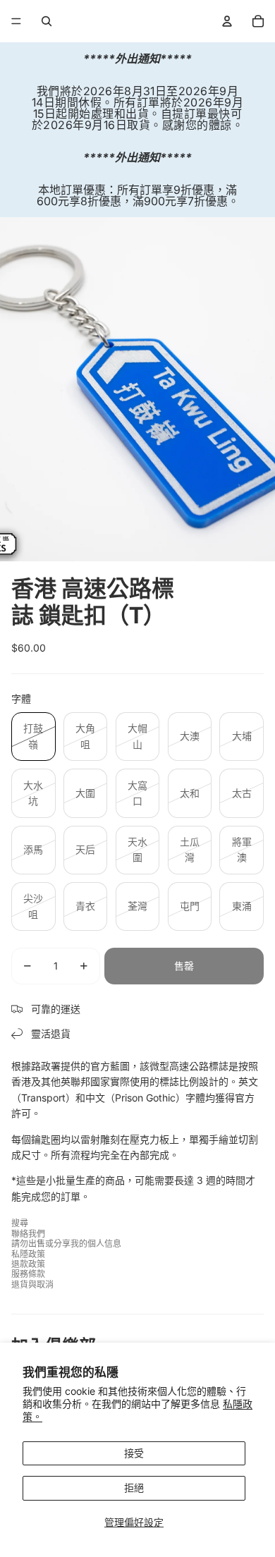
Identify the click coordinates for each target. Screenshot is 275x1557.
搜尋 (19, 1223)
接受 (134, 1453)
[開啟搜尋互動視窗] (46, 21)
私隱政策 (28, 1254)
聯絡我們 (28, 1233)
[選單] (16, 21)
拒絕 (134, 1488)
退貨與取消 (32, 1284)
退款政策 (28, 1264)
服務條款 (28, 1274)
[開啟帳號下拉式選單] (227, 21)
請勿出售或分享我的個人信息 (66, 1243)
